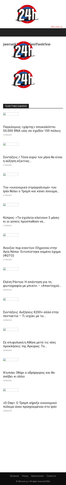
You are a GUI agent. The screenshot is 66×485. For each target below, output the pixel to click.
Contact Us (51, 476)
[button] (5, 32)
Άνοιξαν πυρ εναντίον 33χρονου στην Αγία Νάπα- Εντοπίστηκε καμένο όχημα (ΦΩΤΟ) (32, 251)
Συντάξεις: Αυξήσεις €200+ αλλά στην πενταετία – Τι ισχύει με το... (31, 314)
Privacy (25, 476)
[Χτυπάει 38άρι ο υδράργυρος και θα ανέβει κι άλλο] (33, 363)
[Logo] (23, 63)
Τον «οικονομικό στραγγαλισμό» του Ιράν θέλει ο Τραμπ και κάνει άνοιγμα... (31, 189)
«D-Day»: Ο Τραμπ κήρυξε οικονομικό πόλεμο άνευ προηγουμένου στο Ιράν (30, 404)
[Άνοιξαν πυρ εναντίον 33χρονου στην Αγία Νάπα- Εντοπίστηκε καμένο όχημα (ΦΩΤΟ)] (33, 238)
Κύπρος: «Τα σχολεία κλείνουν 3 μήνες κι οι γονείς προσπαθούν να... (31, 219)
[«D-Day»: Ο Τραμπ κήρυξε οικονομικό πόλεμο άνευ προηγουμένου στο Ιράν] (33, 393)
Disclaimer (14, 476)
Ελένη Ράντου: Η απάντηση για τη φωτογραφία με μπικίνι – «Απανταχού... (32, 284)
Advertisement (37, 476)
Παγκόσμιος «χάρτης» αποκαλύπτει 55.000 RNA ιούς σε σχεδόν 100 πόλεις (32, 129)
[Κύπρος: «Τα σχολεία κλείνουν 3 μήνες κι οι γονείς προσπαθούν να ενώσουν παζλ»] (33, 208)
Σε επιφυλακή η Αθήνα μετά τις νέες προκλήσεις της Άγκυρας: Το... (29, 344)
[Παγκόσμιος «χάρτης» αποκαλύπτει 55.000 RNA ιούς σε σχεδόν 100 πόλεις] (33, 117)
